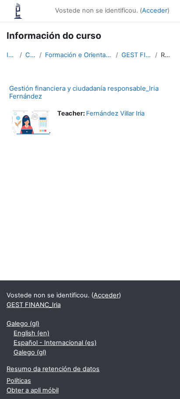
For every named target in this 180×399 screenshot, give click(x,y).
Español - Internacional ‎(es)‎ (55, 343)
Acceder (154, 10)
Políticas (19, 381)
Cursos (30, 55)
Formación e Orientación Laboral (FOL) (78, 55)
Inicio (11, 55)
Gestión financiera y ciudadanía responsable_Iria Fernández (84, 92)
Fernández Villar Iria (115, 113)
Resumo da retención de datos (53, 369)
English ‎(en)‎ (31, 333)
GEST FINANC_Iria (136, 55)
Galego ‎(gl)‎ (23, 323)
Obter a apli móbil (33, 390)
